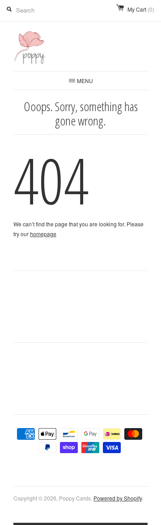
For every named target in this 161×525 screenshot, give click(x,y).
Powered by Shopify (117, 498)
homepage (43, 234)
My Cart (140, 9)
